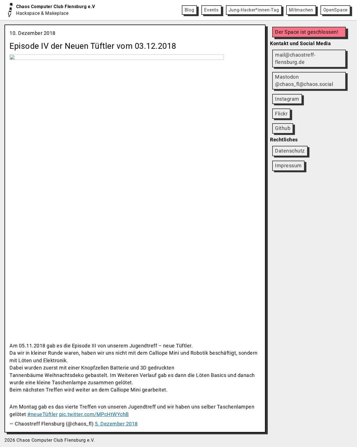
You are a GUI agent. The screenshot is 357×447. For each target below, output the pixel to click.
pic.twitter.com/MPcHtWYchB (94, 414)
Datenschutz (290, 151)
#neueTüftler (42, 414)
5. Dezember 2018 (116, 424)
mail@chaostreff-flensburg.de (295, 58)
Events (211, 10)
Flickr (281, 114)
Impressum (288, 165)
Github (282, 128)
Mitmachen (301, 10)
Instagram (287, 99)
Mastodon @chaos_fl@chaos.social (304, 80)
